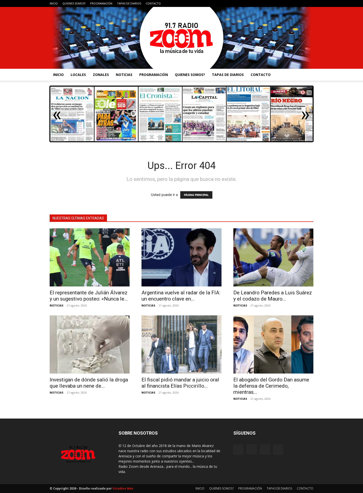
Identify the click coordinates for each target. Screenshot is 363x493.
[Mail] (301, 3)
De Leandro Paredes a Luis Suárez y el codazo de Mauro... (272, 296)
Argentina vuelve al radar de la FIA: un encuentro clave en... (180, 296)
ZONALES (101, 74)
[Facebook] (285, 3)
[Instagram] (293, 3)
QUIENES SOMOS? (73, 3)
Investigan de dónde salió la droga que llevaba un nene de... (89, 383)
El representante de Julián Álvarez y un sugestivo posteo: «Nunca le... (89, 296)
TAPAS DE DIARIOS (129, 3)
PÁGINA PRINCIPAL (196, 195)
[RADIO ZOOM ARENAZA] (181, 38)
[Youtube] (309, 3)
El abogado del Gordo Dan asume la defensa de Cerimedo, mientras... (271, 386)
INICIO (54, 3)
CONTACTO (153, 3)
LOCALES (78, 74)
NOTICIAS (124, 74)
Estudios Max (123, 488)
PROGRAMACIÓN (101, 3)
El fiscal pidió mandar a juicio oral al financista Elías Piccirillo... (180, 383)
